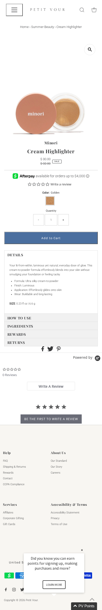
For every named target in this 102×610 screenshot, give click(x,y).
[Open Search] (82, 10)
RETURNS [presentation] (16, 342)
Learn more (54, 584)
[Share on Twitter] (50, 350)
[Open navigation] (14, 10)
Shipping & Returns (14, 466)
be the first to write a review (51, 419)
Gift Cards (9, 524)
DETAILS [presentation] (15, 255)
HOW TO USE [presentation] (19, 318)
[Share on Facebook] (43, 350)
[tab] (51, 254)
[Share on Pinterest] (59, 350)
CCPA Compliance (14, 484)
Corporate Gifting (13, 518)
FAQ (5, 460)
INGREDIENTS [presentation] (20, 326)
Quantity (51, 210)
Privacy (55, 518)
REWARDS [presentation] (16, 334)
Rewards (8, 472)
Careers (55, 472)
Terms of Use (59, 524)
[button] (60, 606)
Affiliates (8, 512)
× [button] (82, 550)
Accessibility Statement (65, 512)
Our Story (56, 466)
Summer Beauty (42, 27)
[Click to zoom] (89, 49)
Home (24, 27)
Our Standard (59, 460)
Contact (8, 478)
